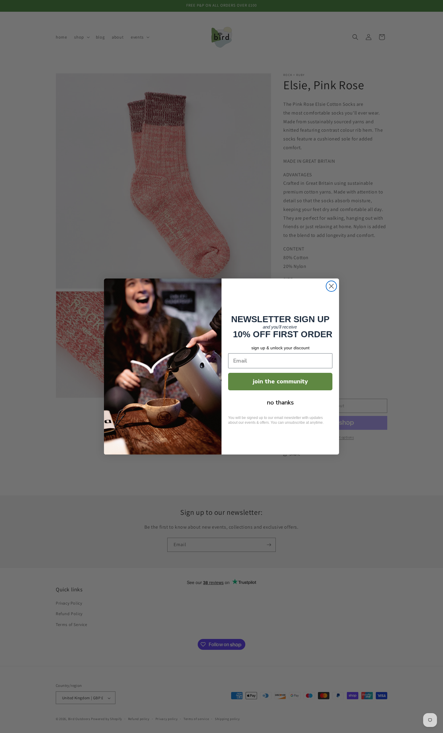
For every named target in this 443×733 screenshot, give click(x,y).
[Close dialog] (331, 286)
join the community (280, 381)
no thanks (280, 402)
